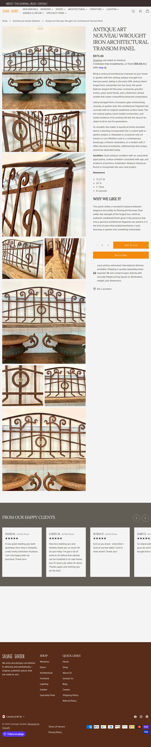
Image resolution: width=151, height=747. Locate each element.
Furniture (44, 678)
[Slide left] (136, 518)
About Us (67, 672)
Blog (65, 683)
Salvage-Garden (19, 723)
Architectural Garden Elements (26, 20)
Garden (43, 689)
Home (4, 20)
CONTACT (42, 3)
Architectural (46, 672)
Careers (66, 689)
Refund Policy (69, 700)
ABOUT (9, 3)
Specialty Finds (47, 695)
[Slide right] (145, 518)
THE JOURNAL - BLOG (25, 3)
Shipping (97, 60)
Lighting (44, 683)
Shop (65, 667)
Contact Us (68, 678)
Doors (43, 667)
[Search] (133, 11)
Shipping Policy (70, 695)
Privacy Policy (55, 732)
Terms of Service (57, 726)
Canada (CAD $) (14, 716)
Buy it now (121, 255)
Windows (44, 661)
